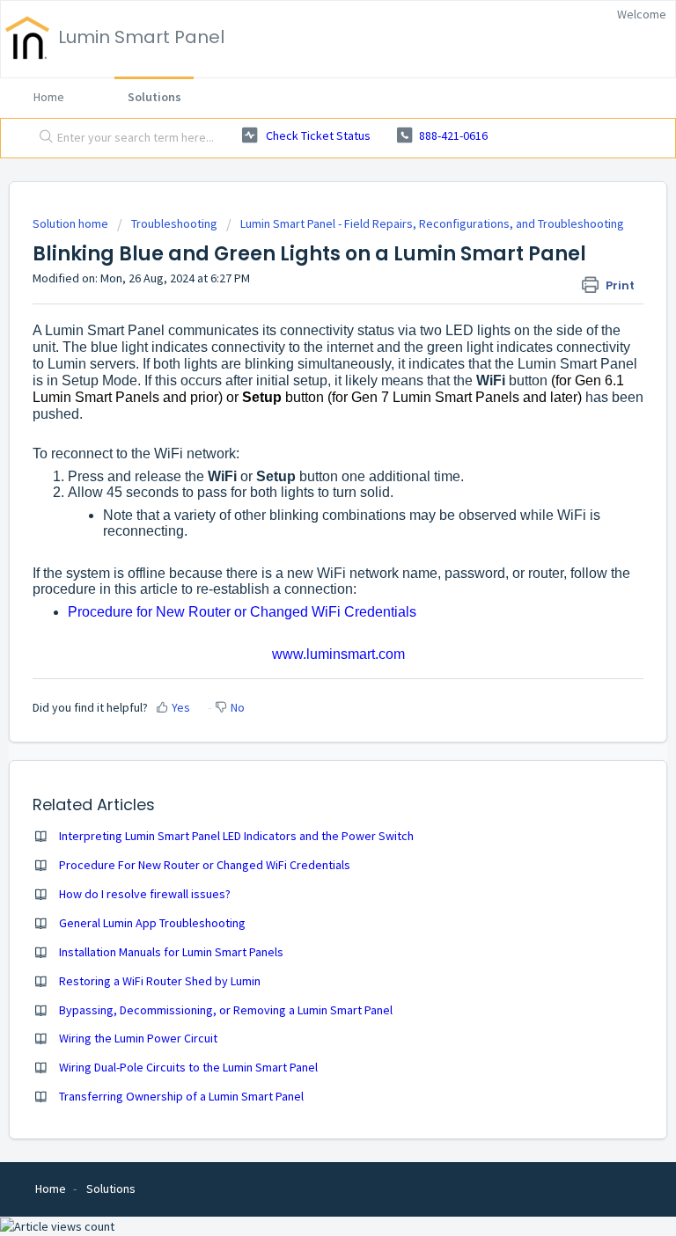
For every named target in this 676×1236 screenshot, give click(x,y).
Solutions (154, 97)
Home (48, 97)
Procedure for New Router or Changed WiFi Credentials (242, 611)
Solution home (72, 223)
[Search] (42, 138)
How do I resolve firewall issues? (145, 894)
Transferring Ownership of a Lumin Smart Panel (181, 1096)
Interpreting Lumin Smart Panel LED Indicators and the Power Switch (236, 836)
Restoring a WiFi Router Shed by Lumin (160, 981)
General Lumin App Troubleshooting (152, 923)
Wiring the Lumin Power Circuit (138, 1038)
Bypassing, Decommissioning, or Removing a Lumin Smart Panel (226, 1010)
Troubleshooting (174, 223)
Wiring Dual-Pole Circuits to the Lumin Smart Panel (188, 1067)
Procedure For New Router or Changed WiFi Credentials (204, 865)
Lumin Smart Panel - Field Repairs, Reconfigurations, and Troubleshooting (432, 223)
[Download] (305, 612)
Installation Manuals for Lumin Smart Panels (171, 952)
